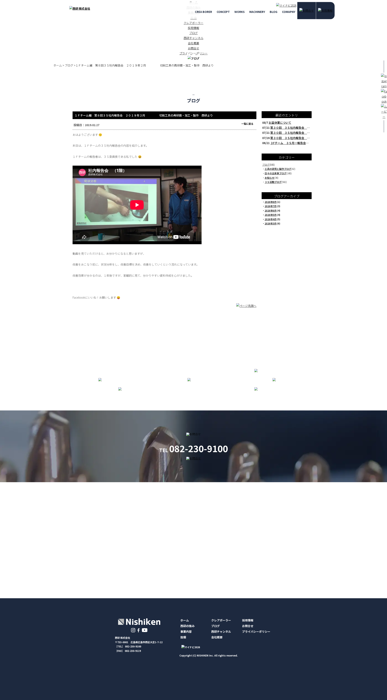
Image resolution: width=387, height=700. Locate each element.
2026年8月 (271, 202)
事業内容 (186, 631)
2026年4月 (271, 219)
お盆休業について (280, 122)
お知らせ (269, 177)
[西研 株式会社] (79, 8)
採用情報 (193, 28)
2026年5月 (271, 214)
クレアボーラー (193, 23)
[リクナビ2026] (285, 5)
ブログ (193, 33)
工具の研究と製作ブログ (278, 168)
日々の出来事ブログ (275, 173)
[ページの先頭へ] (246, 308)
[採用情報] (325, 10)
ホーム (184, 620)
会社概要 (193, 43)
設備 (183, 637)
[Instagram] (133, 630)
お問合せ (247, 626)
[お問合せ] (306, 10)
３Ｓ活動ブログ (273, 182)
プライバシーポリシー (256, 631)
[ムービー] (145, 630)
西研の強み (187, 626)
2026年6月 (271, 210)
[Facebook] (138, 630)
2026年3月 (271, 223)
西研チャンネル (193, 38)
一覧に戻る (247, 123)
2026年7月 (271, 206)
